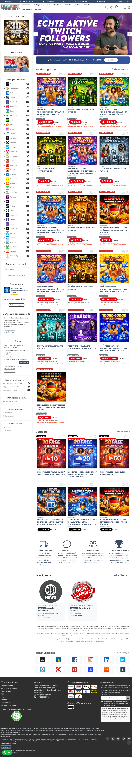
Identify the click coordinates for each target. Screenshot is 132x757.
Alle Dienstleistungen (121, 653)
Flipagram (19, 106)
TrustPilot (19, 215)
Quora (19, 161)
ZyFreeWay (19, 256)
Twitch (86, 5)
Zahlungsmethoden (9, 688)
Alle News (121, 575)
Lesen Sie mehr (44, 618)
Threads (19, 197)
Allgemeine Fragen (16, 390)
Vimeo (19, 233)
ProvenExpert (19, 156)
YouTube (37, 9)
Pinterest (19, 152)
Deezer (19, 97)
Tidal (19, 201)
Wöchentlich (10, 355)
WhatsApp (19, 247)
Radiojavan (19, 165)
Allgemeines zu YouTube (16, 387)
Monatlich (9, 357)
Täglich (8, 353)
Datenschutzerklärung (115, 708)
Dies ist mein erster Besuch (15, 350)
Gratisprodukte (9, 333)
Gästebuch (5, 703)
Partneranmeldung (10, 401)
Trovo (19, 210)
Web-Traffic (19, 242)
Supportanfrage (8, 413)
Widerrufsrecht (7, 686)
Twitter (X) (26, 9)
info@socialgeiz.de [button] (44, 695)
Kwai (19, 124)
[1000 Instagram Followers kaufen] (7, 290)
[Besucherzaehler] (6, 747)
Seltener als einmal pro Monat (16, 359)
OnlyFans (19, 147)
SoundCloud (19, 183)
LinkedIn (19, 134)
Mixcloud (57, 5)
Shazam (19, 174)
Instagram (38, 5)
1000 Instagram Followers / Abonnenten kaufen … (19, 290)
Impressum (5, 697)
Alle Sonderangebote (120, 69)
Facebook (26, 5)
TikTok (77, 5)
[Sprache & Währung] (111, 7)
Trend (14, 347)
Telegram (19, 192)
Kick (48, 5)
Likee (19, 129)
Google (19, 111)
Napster (19, 143)
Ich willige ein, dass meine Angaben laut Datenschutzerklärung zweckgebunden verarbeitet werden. (116, 703)
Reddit (19, 170)
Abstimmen (24, 362)
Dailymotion (19, 93)
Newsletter (8, 430)
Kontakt (4, 700)
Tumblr (19, 220)
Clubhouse (19, 88)
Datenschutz (6, 691)
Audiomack (19, 84)
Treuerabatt (8, 428)
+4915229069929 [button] (43, 697)
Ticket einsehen (8, 416)
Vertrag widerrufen (8, 705)
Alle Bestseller (122, 431)
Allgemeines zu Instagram (16, 383)
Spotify (68, 5)
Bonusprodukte (9, 331)
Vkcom (19, 238)
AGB (3, 694)
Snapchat (19, 179)
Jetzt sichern (111, 60)
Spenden (13, 743)
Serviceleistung (14, 732)
